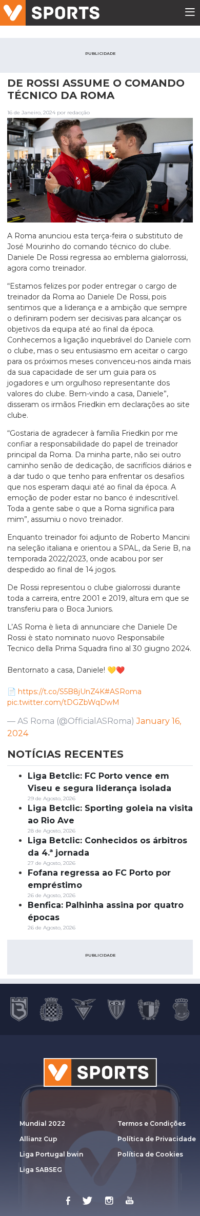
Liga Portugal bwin (51, 1154)
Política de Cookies (150, 1154)
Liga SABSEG (40, 1169)
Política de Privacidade (156, 1139)
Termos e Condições (151, 1123)
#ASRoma (123, 691)
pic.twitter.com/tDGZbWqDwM (63, 702)
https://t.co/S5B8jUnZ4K (61, 691)
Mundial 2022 (42, 1123)
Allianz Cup (38, 1139)
